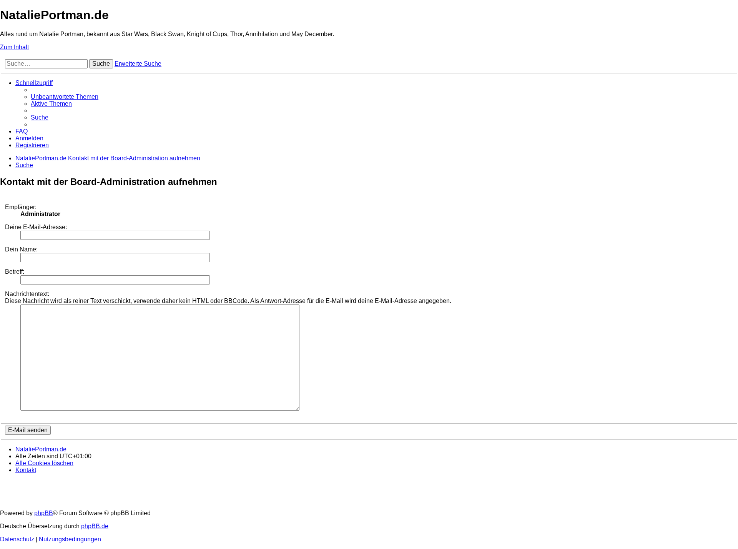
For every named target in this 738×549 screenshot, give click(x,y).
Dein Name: (21, 249)
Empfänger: (21, 207)
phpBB (43, 513)
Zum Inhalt (14, 47)
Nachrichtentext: (27, 294)
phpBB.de (94, 526)
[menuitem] (64, 96)
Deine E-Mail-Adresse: (36, 227)
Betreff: (14, 271)
